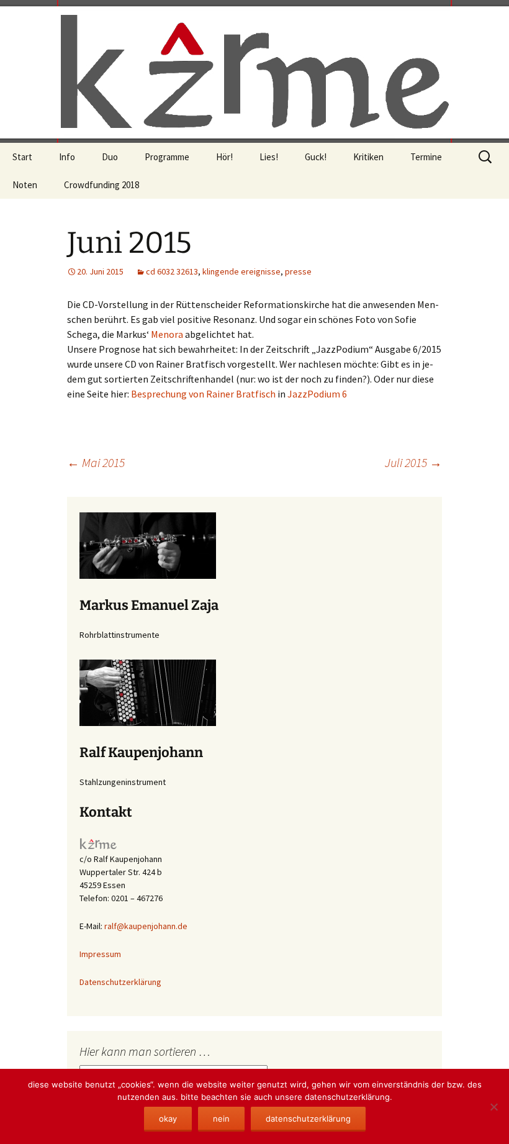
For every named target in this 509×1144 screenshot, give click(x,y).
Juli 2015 (413, 462)
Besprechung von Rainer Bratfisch (203, 394)
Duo (110, 157)
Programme (167, 157)
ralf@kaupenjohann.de (145, 926)
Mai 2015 (96, 462)
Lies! (268, 157)
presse (298, 271)
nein (221, 1119)
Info (67, 157)
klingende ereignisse (241, 271)
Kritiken (368, 157)
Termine (426, 157)
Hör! (224, 157)
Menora (167, 334)
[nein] (493, 1107)
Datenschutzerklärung (120, 981)
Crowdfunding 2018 (101, 185)
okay (168, 1119)
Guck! (316, 157)
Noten (24, 185)
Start (22, 157)
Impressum (100, 954)
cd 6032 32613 (172, 271)
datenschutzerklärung (308, 1119)
